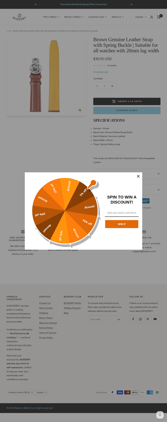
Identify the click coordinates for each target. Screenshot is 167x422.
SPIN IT (122, 224)
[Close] (138, 176)
